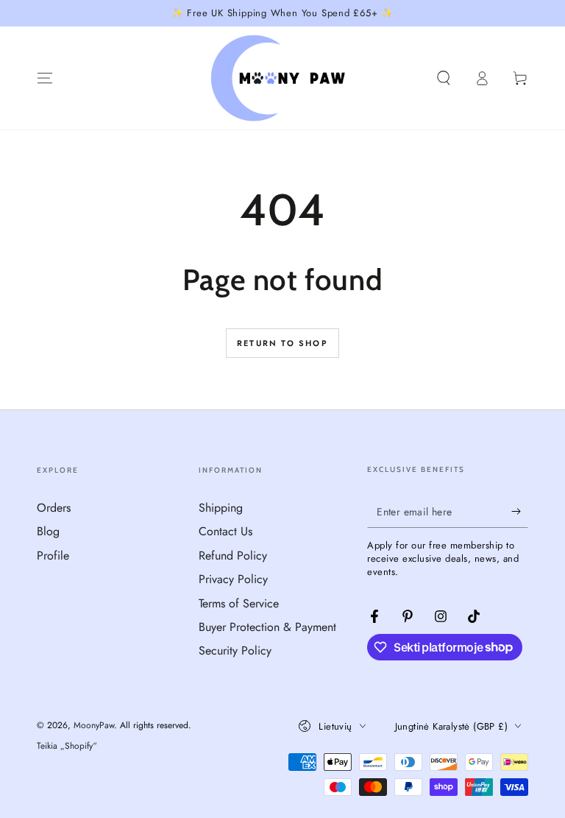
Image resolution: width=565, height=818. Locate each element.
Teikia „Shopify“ (67, 746)
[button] (443, 78)
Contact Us (225, 531)
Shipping (221, 507)
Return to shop (282, 343)
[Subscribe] (519, 511)
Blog (48, 531)
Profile (53, 555)
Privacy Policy (233, 579)
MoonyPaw (94, 725)
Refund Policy (233, 555)
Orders (54, 507)
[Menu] (45, 78)
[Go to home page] (283, 78)
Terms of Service (239, 603)
